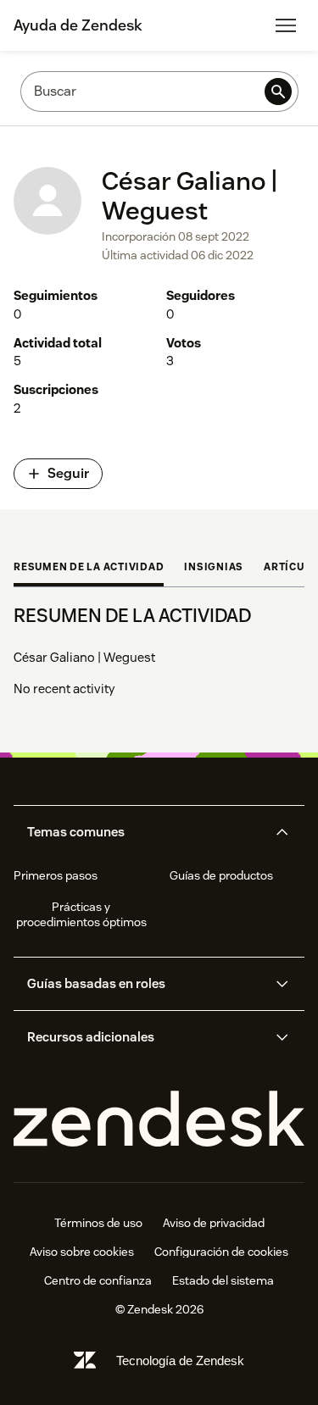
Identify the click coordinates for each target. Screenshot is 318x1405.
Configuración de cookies (221, 1252)
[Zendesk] (159, 1119)
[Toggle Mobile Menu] (285, 25)
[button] (145, 832)
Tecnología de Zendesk (180, 1360)
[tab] (89, 568)
